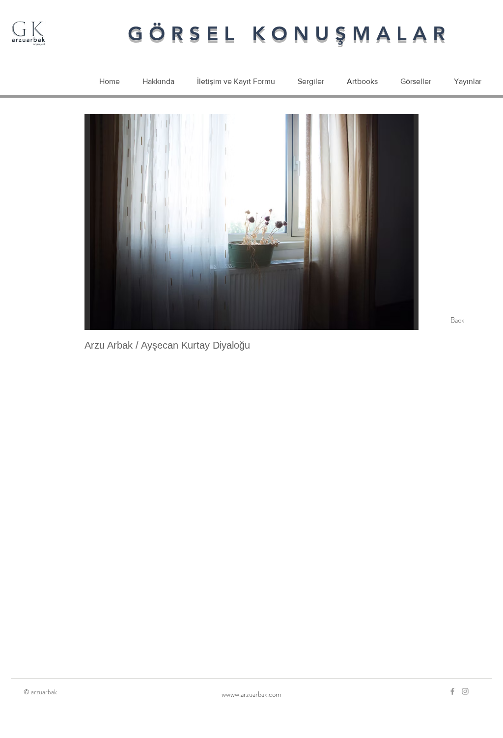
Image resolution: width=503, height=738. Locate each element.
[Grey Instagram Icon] (465, 691)
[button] (251, 222)
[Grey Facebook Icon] (452, 691)
